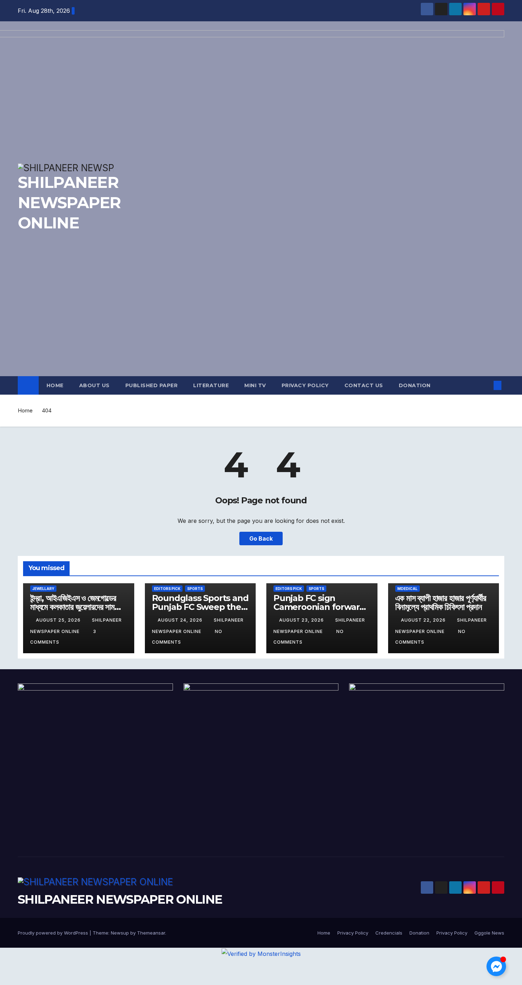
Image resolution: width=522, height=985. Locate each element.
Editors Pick (167, 588)
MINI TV (255, 385)
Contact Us (363, 385)
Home (55, 385)
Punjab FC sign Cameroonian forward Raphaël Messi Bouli (319, 607)
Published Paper (151, 385)
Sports (195, 588)
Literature (211, 385)
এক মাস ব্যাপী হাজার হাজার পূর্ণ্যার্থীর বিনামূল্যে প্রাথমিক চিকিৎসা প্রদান (440, 602)
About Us (94, 385)
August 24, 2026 (181, 620)
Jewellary (43, 588)
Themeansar (151, 933)
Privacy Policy (305, 385)
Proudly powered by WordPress (53, 933)
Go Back (261, 538)
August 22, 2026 (424, 620)
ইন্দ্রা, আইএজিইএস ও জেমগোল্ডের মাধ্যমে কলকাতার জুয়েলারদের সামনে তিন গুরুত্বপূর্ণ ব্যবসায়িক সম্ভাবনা (75, 607)
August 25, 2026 (59, 620)
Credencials (388, 933)
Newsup (120, 933)
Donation (415, 385)
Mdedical (407, 588)
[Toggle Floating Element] (496, 966)
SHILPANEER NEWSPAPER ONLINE (120, 899)
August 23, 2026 (302, 620)
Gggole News (489, 933)
